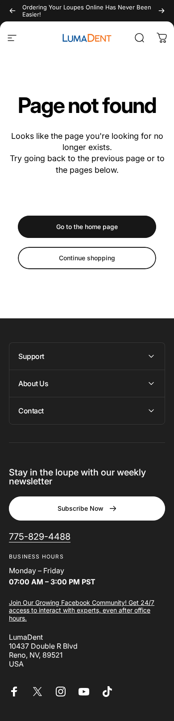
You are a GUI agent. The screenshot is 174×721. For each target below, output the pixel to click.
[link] (39, 536)
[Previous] (12, 10)
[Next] (161, 10)
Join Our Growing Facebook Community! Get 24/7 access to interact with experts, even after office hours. (81, 610)
